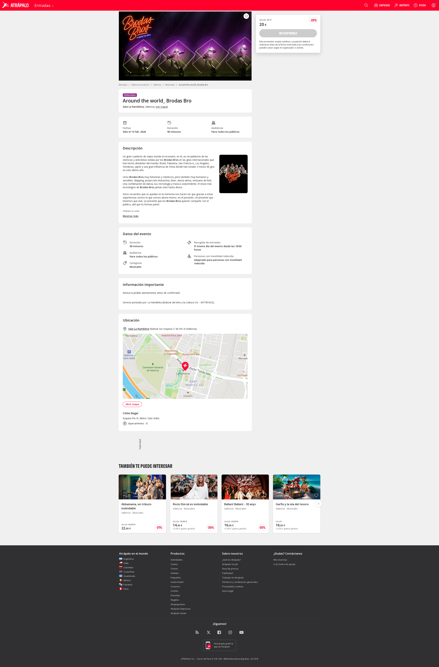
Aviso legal (227, 591)
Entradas (123, 84)
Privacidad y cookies (232, 586)
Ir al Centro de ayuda (284, 564)
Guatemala (129, 576)
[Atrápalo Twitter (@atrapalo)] (208, 632)
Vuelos (174, 564)
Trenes (174, 568)
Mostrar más (130, 216)
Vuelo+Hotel (177, 582)
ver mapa (162, 106)
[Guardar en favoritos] (246, 16)
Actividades (177, 560)
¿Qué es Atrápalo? (231, 560)
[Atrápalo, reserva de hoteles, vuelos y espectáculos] (16, 5)
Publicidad (227, 573)
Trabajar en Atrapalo (233, 577)
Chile (126, 563)
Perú (125, 589)
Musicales (170, 84)
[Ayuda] (419, 5)
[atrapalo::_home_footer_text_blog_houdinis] (197, 632)
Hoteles (175, 573)
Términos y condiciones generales (240, 582)
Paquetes (176, 577)
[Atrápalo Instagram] (230, 632)
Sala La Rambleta (138, 328)
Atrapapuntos (178, 604)
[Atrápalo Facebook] (219, 632)
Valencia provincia (140, 84)
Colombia (128, 567)
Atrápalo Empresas (181, 609)
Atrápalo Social (230, 564)
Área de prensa (230, 568)
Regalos (175, 600)
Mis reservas (280, 560)
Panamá (127, 584)
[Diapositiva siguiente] (318, 503)
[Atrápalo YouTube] (241, 632)
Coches (174, 591)
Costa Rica (128, 572)
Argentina (128, 559)
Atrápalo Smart (178, 613)
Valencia (157, 84)
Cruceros (175, 586)
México (127, 580)
